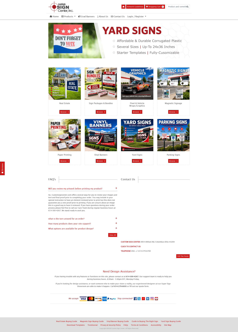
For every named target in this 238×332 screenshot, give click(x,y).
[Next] (179, 41)
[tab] (112, 56)
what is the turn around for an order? (66, 219)
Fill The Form (183, 256)
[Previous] (59, 41)
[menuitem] (54, 16)
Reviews (2, 167)
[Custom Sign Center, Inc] (60, 6)
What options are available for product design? (71, 228)
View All (112, 235)
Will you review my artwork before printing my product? (75, 188)
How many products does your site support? (69, 224)
